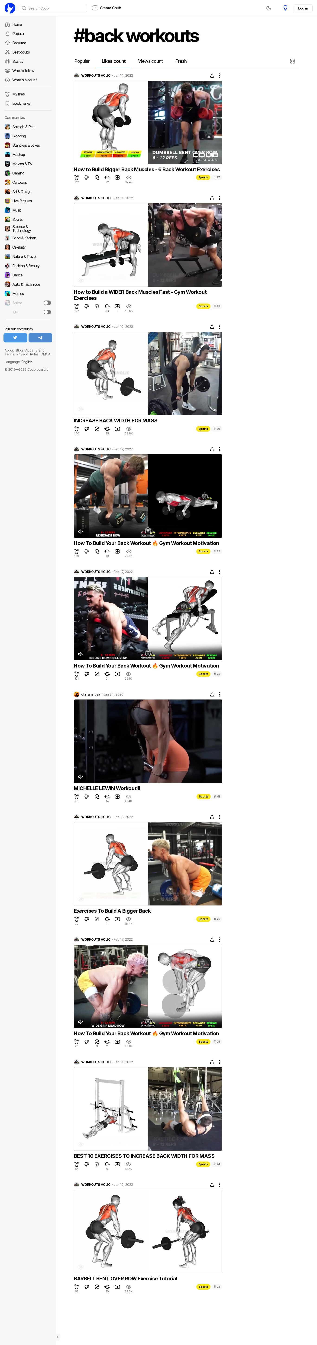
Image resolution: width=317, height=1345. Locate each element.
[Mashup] (28, 154)
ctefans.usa (90, 694)
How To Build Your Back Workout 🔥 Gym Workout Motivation (146, 543)
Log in (303, 8)
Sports (203, 177)
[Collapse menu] (58, 1337)
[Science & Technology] (28, 228)
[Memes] (28, 293)
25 (217, 306)
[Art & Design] (28, 191)
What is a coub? (24, 80)
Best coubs (21, 52)
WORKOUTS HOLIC (95, 75)
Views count (150, 61)
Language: (18, 362)
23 (217, 1287)
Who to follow (23, 70)
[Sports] (28, 219)
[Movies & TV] (28, 163)
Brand (40, 350)
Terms (9, 354)
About (9, 350)
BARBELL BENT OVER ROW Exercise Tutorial (125, 1278)
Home (17, 24)
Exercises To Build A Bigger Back (112, 911)
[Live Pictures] (28, 201)
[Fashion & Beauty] (28, 265)
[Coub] (10, 8)
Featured (19, 43)
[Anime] (28, 302)
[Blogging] (28, 136)
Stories (17, 61)
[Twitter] (15, 337)
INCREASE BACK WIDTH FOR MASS (116, 421)
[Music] (28, 210)
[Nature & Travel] (28, 256)
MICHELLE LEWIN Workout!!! (107, 788)
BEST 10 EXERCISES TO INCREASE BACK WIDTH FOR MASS (144, 1156)
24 (216, 1164)
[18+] (47, 312)
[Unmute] (80, 280)
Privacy (22, 354)
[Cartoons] (28, 182)
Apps (29, 350)
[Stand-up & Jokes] (28, 145)
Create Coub (110, 8)
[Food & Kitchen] (28, 238)
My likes (18, 94)
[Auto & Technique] (28, 284)
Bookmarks (21, 103)
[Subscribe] (47, 303)
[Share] (212, 75)
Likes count (114, 61)
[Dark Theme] (268, 8)
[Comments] (97, 177)
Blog (19, 350)
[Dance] (28, 275)
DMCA (45, 354)
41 (217, 796)
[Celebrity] (28, 247)
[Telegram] (40, 337)
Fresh (181, 61)
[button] (293, 61)
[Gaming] (28, 173)
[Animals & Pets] (28, 126)
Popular (18, 33)
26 (216, 429)
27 (216, 177)
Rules (34, 354)
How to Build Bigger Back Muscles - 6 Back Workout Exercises (147, 169)
